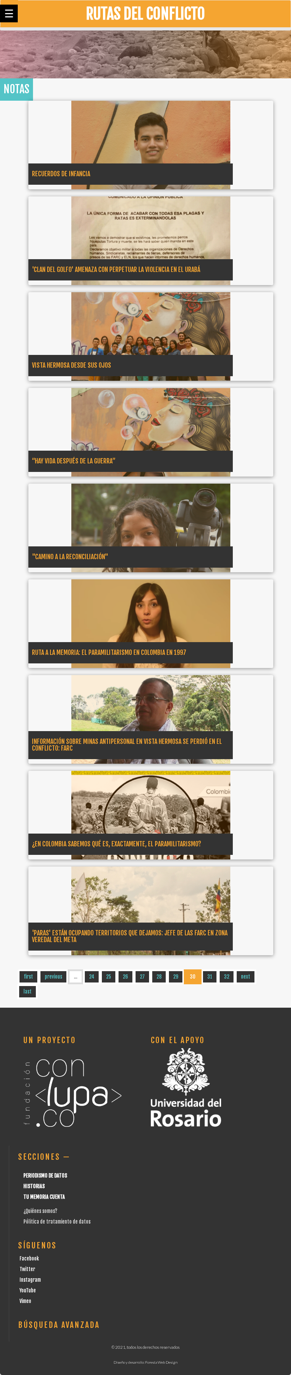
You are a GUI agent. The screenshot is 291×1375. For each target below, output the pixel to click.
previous (53, 977)
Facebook (29, 1259)
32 (226, 977)
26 (125, 977)
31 (209, 977)
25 (108, 977)
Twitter (27, 1269)
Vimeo (25, 1301)
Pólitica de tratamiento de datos (56, 1222)
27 (142, 977)
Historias (34, 1186)
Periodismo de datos (45, 1176)
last (27, 992)
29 (175, 977)
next (245, 977)
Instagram (30, 1280)
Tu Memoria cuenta (44, 1197)
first (28, 977)
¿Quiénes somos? (40, 1211)
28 (159, 977)
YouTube (28, 1290)
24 (91, 977)
